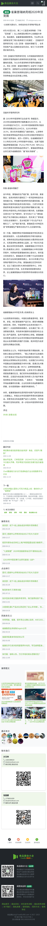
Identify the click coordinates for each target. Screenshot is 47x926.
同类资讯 (5, 615)
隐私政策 (16, 906)
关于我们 (7, 906)
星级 (25, 512)
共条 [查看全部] (10, 414)
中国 (20, 512)
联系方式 (35, 906)
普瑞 (10, 512)
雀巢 (5, 512)
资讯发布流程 (26, 903)
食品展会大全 (11, 3)
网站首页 (5, 903)
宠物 (15, 512)
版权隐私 (26, 906)
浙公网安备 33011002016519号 (23, 919)
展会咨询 (15, 903)
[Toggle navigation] (32, 3)
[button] (38, 3)
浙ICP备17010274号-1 (25, 917)
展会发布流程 (39, 903)
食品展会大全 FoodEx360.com (18, 914)
